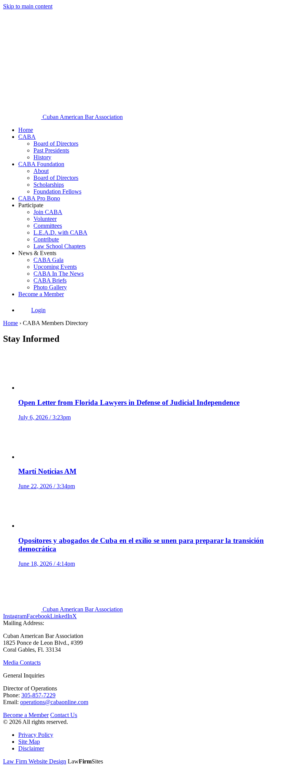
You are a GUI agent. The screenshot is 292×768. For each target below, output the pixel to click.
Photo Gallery (50, 287)
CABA (27, 136)
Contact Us (63, 715)
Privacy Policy (35, 735)
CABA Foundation (41, 164)
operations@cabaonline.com (54, 702)
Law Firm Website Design (34, 761)
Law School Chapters (59, 246)
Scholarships (48, 184)
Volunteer (45, 219)
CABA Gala (48, 260)
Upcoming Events (55, 266)
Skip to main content (27, 6)
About (41, 171)
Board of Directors (55, 143)
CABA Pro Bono (39, 198)
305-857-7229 (38, 695)
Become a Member (41, 294)
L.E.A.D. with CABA (60, 232)
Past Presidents (51, 150)
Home (25, 130)
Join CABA (47, 212)
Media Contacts (22, 662)
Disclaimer (31, 748)
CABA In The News (58, 273)
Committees (47, 225)
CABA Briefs (50, 280)
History (42, 157)
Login (38, 310)
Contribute (46, 239)
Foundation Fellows (57, 191)
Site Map (29, 741)
